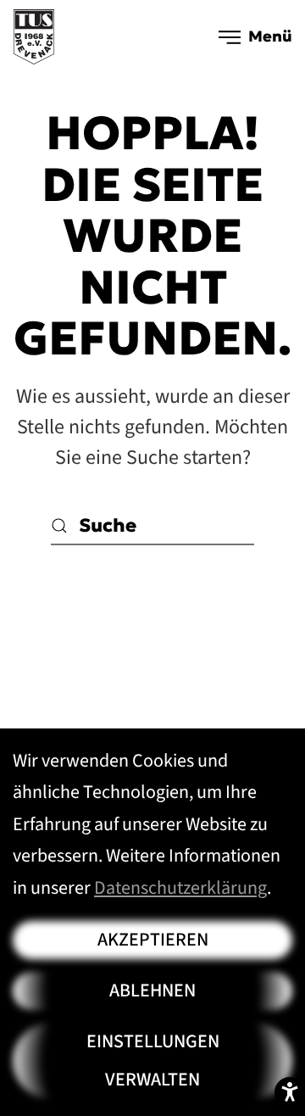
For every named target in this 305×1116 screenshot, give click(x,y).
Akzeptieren (152, 939)
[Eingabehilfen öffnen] (289, 1092)
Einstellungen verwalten (152, 1060)
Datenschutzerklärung (180, 887)
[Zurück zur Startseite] (34, 36)
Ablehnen (152, 990)
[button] (256, 36)
